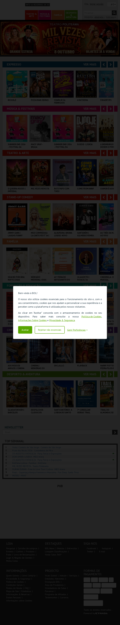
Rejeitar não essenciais (49, 329)
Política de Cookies (91, 316)
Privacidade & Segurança (62, 320)
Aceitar (25, 329)
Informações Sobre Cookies (32, 320)
